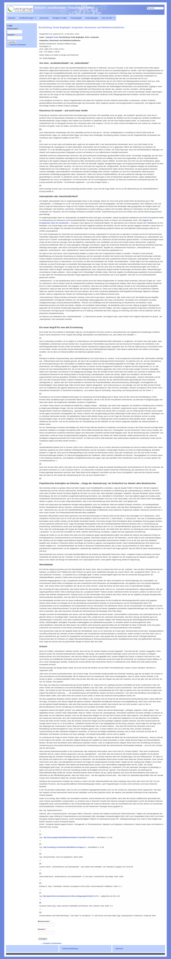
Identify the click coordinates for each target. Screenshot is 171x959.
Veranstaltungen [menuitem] (91, 18)
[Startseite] (20, 12)
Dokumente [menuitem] (44, 18)
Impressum (119, 948)
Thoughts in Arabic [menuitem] (59, 18)
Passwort (41, 929)
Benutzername (43, 921)
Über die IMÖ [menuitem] (106, 19)
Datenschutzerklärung (70, 948)
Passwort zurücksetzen (52, 943)
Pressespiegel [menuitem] (76, 18)
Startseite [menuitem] (11, 18)
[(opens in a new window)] (94, 126)
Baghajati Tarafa (52, 37)
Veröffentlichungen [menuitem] (25, 19)
